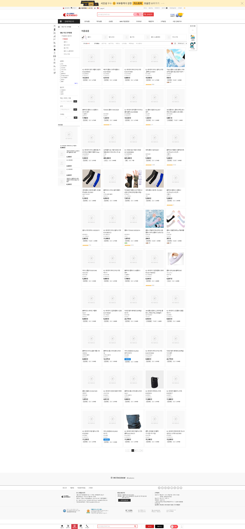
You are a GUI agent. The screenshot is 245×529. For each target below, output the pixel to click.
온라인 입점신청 (124, 500)
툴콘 (62, 81)
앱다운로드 (67, 8)
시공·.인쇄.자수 (177, 21)
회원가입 (151, 8)
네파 (62, 71)
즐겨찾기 (74, 8)
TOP (182, 527)
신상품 (111, 21)
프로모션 (138, 21)
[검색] (138, 14)
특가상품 (99, 21)
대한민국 (63, 90)
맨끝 (141, 450)
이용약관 (72, 488)
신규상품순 (124, 43)
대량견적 (151, 21)
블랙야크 (63, 73)
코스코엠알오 (64, 77)
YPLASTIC (63, 69)
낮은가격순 (103, 43)
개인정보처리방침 (81, 488)
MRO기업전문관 (124, 21)
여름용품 (65, 39)
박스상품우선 (139, 43)
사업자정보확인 (103, 498)
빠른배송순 (131, 43)
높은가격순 (111, 43)
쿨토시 (65, 42)
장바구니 (164, 8)
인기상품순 (96, 43)
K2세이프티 (64, 65)
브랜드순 (118, 43)
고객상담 (163, 21)
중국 (62, 94)
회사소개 (65, 488)
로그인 (145, 8)
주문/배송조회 (172, 8)
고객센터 (180, 8)
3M (62, 63)
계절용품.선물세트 (67, 36)
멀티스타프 (67, 45)
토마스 (62, 79)
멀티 (62, 92)
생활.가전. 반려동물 (66, 26)
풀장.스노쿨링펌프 (69, 51)
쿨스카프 (66, 48)
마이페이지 (157, 8)
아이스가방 (67, 54)
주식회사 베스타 (65, 75)
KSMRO (63, 67)
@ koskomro (130, 478)
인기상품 (87, 21)
